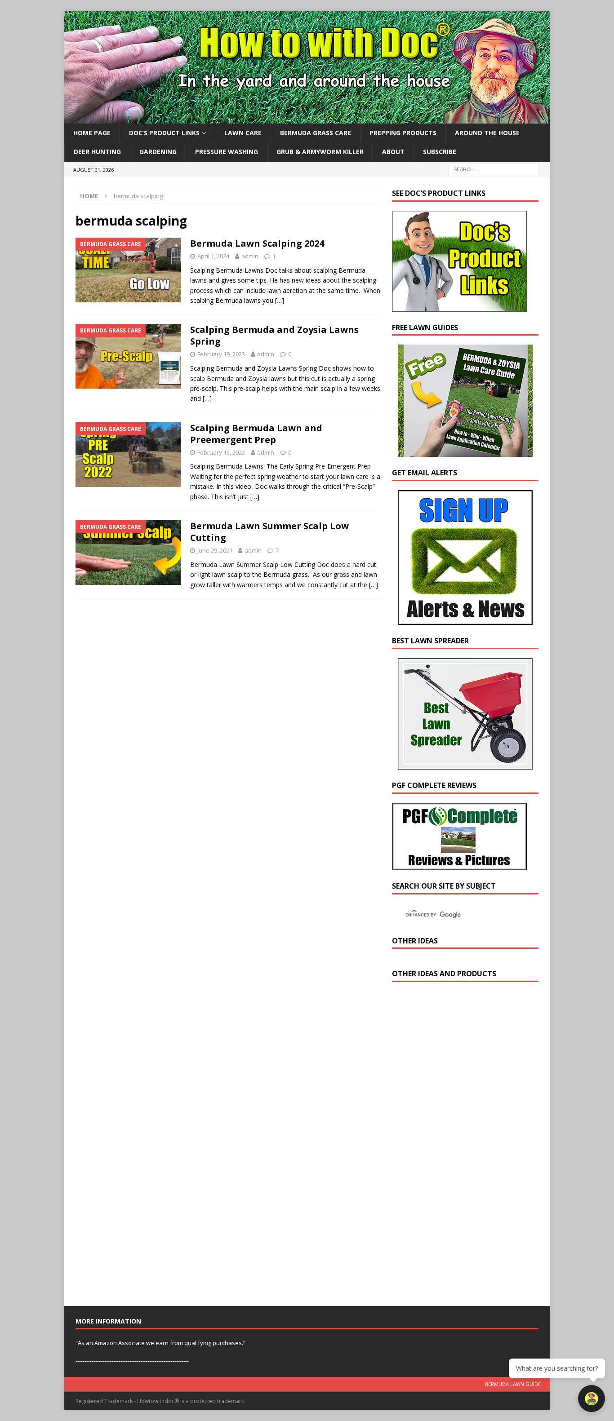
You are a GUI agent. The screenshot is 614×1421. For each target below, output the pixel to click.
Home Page (92, 132)
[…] (279, 300)
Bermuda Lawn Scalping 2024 (257, 243)
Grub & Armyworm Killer (320, 151)
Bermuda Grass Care (315, 132)
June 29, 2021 (214, 550)
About (393, 151)
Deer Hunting (97, 151)
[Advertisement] (459, 1146)
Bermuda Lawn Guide (513, 1384)
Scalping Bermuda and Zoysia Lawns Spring (274, 335)
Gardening (158, 151)
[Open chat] (591, 1398)
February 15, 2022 (221, 452)
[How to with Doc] (307, 118)
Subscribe (439, 151)
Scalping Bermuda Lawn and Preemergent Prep (256, 434)
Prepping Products (402, 132)
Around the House (487, 132)
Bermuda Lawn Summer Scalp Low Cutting (269, 532)
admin (249, 256)
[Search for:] (493, 168)
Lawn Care (243, 132)
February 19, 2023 (221, 354)
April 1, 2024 (213, 256)
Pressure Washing (226, 151)
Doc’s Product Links (164, 132)
